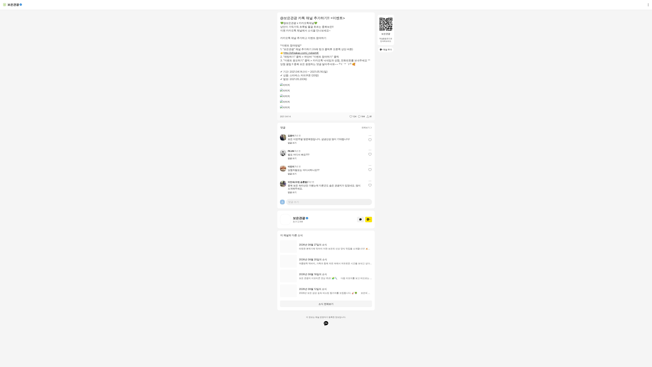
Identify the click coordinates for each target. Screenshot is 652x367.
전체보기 (366, 127)
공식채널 (307, 218)
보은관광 (13, 4)
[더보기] (647, 5)
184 (363, 116)
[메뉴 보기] (370, 135)
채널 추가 (387, 49)
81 (371, 116)
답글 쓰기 (292, 143)
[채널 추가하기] (368, 219)
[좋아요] (370, 140)
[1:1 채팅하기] (360, 219)
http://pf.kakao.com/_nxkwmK (301, 53)
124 (354, 116)
